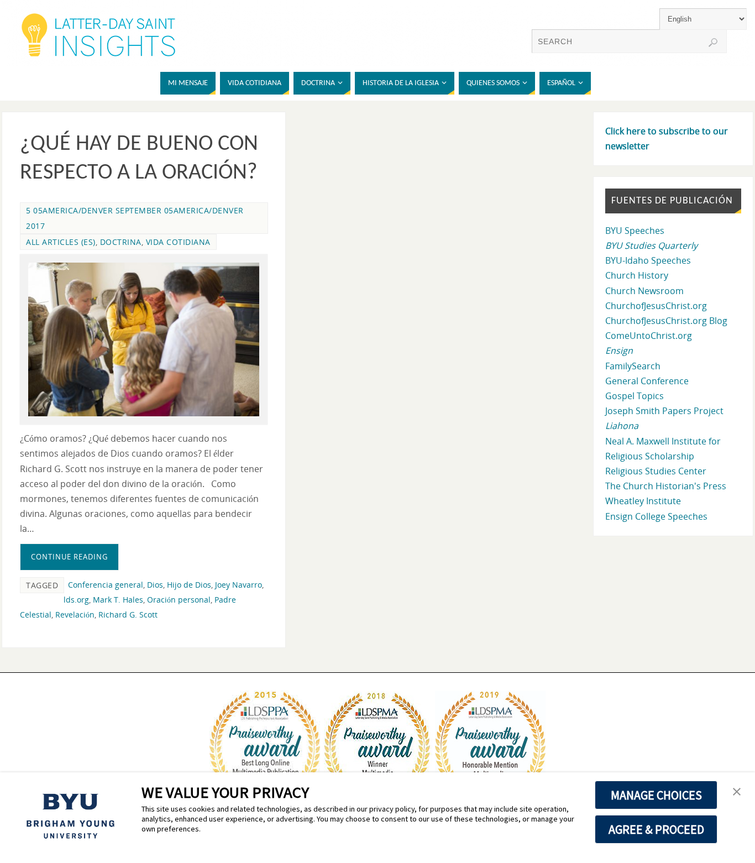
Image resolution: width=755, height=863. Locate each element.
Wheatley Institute (643, 501)
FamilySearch (632, 366)
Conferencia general (105, 584)
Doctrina (120, 242)
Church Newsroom (644, 291)
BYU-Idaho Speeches (648, 260)
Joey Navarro (238, 584)
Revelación (75, 614)
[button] (737, 792)
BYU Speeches (634, 230)
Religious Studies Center (655, 471)
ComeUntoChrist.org (648, 335)
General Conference (647, 381)
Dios (155, 584)
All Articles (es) (61, 242)
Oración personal (179, 599)
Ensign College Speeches (656, 516)
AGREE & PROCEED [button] (656, 829)
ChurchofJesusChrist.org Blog (666, 321)
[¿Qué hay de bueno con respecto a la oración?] (144, 339)
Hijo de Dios (189, 584)
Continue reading (69, 557)
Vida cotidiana (178, 242)
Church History (636, 275)
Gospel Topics (634, 396)
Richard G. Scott (128, 614)
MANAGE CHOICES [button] (656, 795)
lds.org (76, 599)
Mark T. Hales (118, 599)
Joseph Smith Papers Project (664, 411)
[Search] (713, 42)
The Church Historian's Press (665, 486)
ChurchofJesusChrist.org (656, 306)
